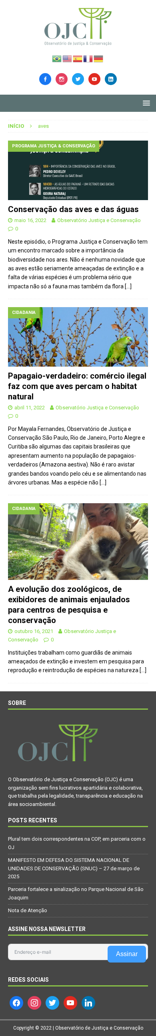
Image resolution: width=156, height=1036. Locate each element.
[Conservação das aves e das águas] (78, 170)
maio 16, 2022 (30, 220)
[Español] (78, 58)
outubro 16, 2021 (33, 631)
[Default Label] (94, 78)
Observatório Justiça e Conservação (99, 220)
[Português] (57, 58)
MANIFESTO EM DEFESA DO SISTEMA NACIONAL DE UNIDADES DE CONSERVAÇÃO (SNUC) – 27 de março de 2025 (74, 868)
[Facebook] (45, 78)
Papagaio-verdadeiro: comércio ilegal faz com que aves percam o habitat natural (77, 386)
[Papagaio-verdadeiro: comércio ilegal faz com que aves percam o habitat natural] (78, 337)
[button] (145, 103)
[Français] (88, 58)
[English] (67, 58)
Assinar (127, 954)
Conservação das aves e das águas (73, 209)
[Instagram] (62, 78)
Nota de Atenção (27, 910)
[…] (128, 286)
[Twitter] (78, 78)
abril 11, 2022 (29, 408)
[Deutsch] (99, 58)
